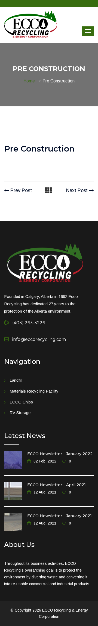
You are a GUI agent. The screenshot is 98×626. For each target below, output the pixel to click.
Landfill (16, 380)
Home (30, 81)
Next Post (77, 190)
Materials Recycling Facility (34, 391)
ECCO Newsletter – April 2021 (56, 484)
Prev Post (20, 190)
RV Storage (20, 412)
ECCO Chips (21, 402)
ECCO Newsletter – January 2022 (60, 453)
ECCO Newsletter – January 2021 (59, 515)
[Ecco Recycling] (30, 24)
